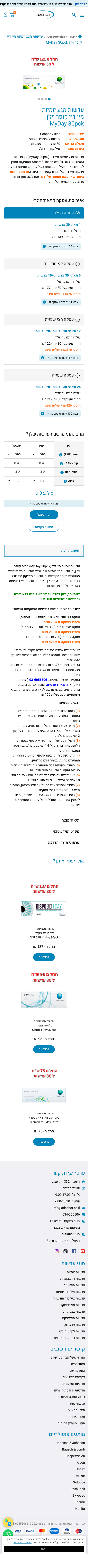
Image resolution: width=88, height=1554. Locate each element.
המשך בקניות (44, 527)
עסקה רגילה (63, 213)
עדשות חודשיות (74, 1285)
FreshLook (77, 1489)
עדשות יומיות (76, 1272)
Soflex (80, 1469)
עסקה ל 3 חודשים (59, 264)
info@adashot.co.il (67, 1207)
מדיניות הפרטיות (23, 1542)
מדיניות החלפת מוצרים (69, 1390)
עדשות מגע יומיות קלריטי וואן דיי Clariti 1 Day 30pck (44, 1025)
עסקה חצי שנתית (59, 319)
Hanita (80, 1508)
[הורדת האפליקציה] (8, 1522)
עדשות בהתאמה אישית (69, 1337)
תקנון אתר (78, 1416)
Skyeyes (79, 1495)
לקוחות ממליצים (74, 1377)
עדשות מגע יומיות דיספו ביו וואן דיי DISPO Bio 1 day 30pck (44, 933)
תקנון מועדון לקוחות (71, 1423)
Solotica (79, 1482)
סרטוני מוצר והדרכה (63, 842)
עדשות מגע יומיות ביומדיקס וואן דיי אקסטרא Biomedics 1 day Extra (44, 1117)
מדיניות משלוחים (73, 1383)
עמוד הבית (78, 1364)
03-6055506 (38, 679)
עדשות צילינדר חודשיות (69, 1298)
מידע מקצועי (76, 1410)
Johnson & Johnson (70, 1442)
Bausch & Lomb (73, 1449)
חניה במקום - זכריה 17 (65, 1224)
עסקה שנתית (63, 375)
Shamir (79, 1502)
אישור (44, 1549)
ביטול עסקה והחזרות (71, 1397)
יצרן (72, 37)
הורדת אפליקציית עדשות (68, 1357)
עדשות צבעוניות (74, 1311)
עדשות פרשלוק (74, 1324)
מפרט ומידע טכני (66, 831)
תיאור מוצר (70, 820)
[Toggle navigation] (83, 15)
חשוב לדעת (70, 550)
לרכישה (44, 957)
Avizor (80, 1475)
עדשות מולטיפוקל (72, 1305)
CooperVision (56, 37)
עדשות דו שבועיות (72, 1278)
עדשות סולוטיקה (73, 1318)
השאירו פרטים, (57, 684)
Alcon (81, 1462)
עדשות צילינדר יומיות (70, 1291)
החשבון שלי (77, 1370)
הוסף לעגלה (44, 514)
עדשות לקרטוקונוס (72, 1331)
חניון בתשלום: (64, 1237)
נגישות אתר (77, 1403)
